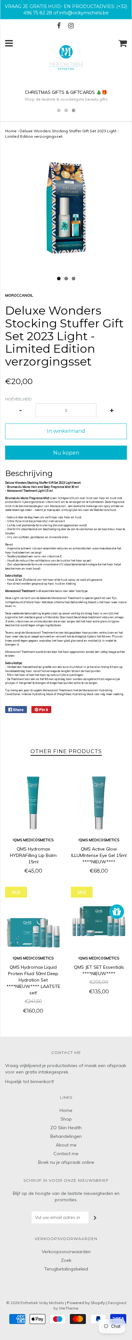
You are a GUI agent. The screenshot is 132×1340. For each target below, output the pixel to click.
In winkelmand (66, 431)
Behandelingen (66, 1136)
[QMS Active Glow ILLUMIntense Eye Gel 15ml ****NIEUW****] (99, 803)
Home (11, 130)
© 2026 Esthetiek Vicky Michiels (35, 1302)
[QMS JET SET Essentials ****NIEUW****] (99, 921)
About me (66, 1145)
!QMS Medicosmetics (33, 840)
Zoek (66, 1260)
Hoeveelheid (18, 399)
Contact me (66, 1153)
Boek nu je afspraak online (66, 1162)
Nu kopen (66, 453)
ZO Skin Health (66, 1127)
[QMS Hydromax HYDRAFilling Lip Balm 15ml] (33, 803)
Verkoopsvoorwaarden (66, 1251)
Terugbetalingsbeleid (66, 1269)
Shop (66, 1119)
